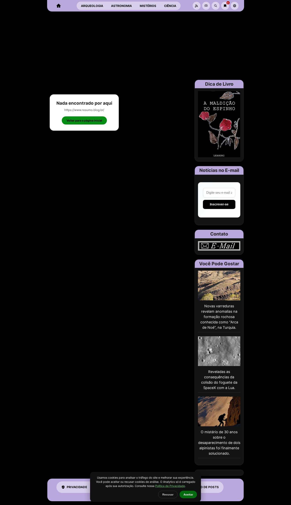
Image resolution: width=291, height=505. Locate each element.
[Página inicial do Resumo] (59, 6)
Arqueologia (92, 6)
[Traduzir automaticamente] (235, 6)
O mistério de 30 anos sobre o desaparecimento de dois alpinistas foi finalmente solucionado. (219, 442)
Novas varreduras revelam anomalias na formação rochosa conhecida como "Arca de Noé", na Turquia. (219, 317)
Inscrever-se (219, 204)
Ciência (170, 6)
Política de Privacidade (170, 486)
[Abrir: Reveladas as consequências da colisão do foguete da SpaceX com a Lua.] (219, 351)
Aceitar (188, 494)
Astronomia (121, 6)
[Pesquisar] (216, 6)
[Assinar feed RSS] (197, 6)
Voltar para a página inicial (84, 120)
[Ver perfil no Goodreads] (206, 6)
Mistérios (148, 6)
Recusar (167, 494)
